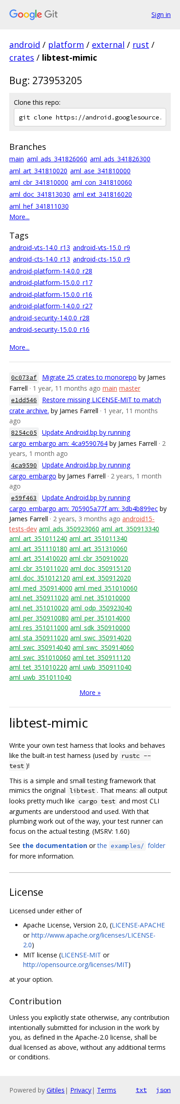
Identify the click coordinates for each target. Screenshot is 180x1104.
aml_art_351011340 (98, 538)
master (129, 388)
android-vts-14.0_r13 (39, 247)
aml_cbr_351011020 (38, 568)
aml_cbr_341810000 (38, 182)
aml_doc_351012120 (39, 578)
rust (140, 44)
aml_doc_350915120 (100, 568)
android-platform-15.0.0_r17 (50, 282)
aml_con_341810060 (101, 182)
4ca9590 (24, 465)
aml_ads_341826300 (120, 158)
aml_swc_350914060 (103, 647)
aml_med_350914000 (40, 588)
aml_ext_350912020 (101, 578)
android (24, 44)
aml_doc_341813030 (39, 194)
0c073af (24, 377)
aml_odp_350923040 (101, 607)
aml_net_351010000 (100, 597)
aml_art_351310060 (98, 548)
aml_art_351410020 (38, 558)
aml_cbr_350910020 (98, 558)
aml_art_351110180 (38, 548)
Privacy (80, 1090)
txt (141, 1090)
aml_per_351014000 (100, 618)
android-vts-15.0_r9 (101, 247)
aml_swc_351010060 (40, 657)
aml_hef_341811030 (39, 206)
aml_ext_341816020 (102, 194)
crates (21, 57)
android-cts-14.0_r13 (39, 259)
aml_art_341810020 (38, 170)
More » (90, 692)
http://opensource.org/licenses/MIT (75, 964)
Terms (106, 1090)
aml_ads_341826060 (57, 158)
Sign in (161, 14)
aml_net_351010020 (39, 607)
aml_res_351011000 (38, 627)
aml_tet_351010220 (38, 667)
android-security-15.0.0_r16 (49, 329)
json (163, 1090)
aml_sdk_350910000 (100, 627)
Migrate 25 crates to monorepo (89, 377)
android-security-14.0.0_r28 (49, 317)
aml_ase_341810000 (100, 170)
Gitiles (56, 1090)
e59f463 (24, 498)
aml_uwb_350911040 (100, 667)
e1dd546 (24, 400)
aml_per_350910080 (39, 618)
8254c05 (24, 433)
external (108, 44)
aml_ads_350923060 (69, 528)
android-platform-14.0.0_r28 (50, 271)
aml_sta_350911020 (38, 637)
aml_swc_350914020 (101, 637)
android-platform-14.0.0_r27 (50, 306)
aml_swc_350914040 (40, 647)
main (16, 158)
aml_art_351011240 (38, 538)
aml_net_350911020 (39, 597)
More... (19, 216)
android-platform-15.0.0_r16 (50, 294)
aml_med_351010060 (106, 588)
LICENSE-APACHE (138, 925)
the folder (131, 845)
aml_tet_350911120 (101, 657)
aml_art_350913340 (130, 528)
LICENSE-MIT (81, 954)
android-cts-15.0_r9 (101, 259)
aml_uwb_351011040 (40, 677)
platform (66, 44)
